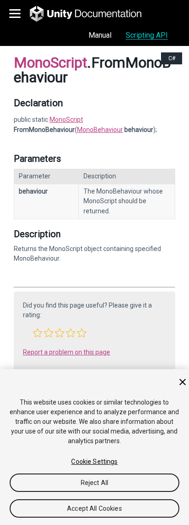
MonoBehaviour (100, 129)
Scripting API (147, 35)
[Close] (182, 382)
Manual (100, 35)
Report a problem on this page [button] (66, 352)
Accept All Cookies (94, 508)
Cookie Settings (94, 461)
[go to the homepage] (92, 14)
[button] (37, 332)
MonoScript (66, 119)
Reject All (94, 482)
